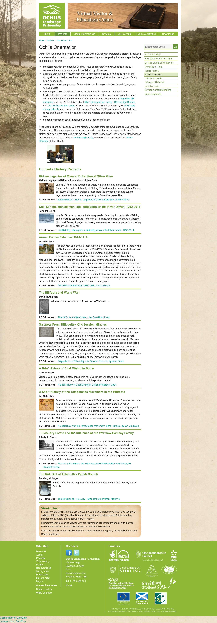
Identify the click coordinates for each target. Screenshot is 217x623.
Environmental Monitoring (158, 89)
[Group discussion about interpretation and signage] (60, 162)
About (47, 34)
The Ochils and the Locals (60, 105)
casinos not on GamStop (13, 621)
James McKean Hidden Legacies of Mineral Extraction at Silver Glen (93, 199)
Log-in (39, 581)
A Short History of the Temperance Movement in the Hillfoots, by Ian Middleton (98, 425)
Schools (106, 34)
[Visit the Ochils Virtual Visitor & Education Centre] (123, 27)
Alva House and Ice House (98, 102)
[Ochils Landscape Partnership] (52, 16)
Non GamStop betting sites (43, 569)
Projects (62, 34)
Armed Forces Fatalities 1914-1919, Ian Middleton (84, 285)
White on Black (44, 592)
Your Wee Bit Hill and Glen (159, 58)
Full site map (42, 577)
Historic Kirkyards (153, 78)
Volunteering (124, 34)
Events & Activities (146, 34)
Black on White (44, 589)
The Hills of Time (64, 40)
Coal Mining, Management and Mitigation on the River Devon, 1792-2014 (96, 230)
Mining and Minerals (154, 81)
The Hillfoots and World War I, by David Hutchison (84, 317)
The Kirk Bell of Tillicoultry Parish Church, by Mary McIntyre (89, 498)
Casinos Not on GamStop (13, 617)
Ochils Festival (152, 70)
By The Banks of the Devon (159, 62)
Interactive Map (152, 54)
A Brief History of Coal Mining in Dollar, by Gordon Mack (87, 384)
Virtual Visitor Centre (84, 34)
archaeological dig (83, 137)
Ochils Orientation (153, 74)
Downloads (168, 34)
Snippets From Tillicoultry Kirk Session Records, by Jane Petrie (91, 361)
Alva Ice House (152, 85)
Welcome (41, 551)
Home (41, 40)
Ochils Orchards (153, 94)
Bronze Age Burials (124, 102)
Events (39, 564)
